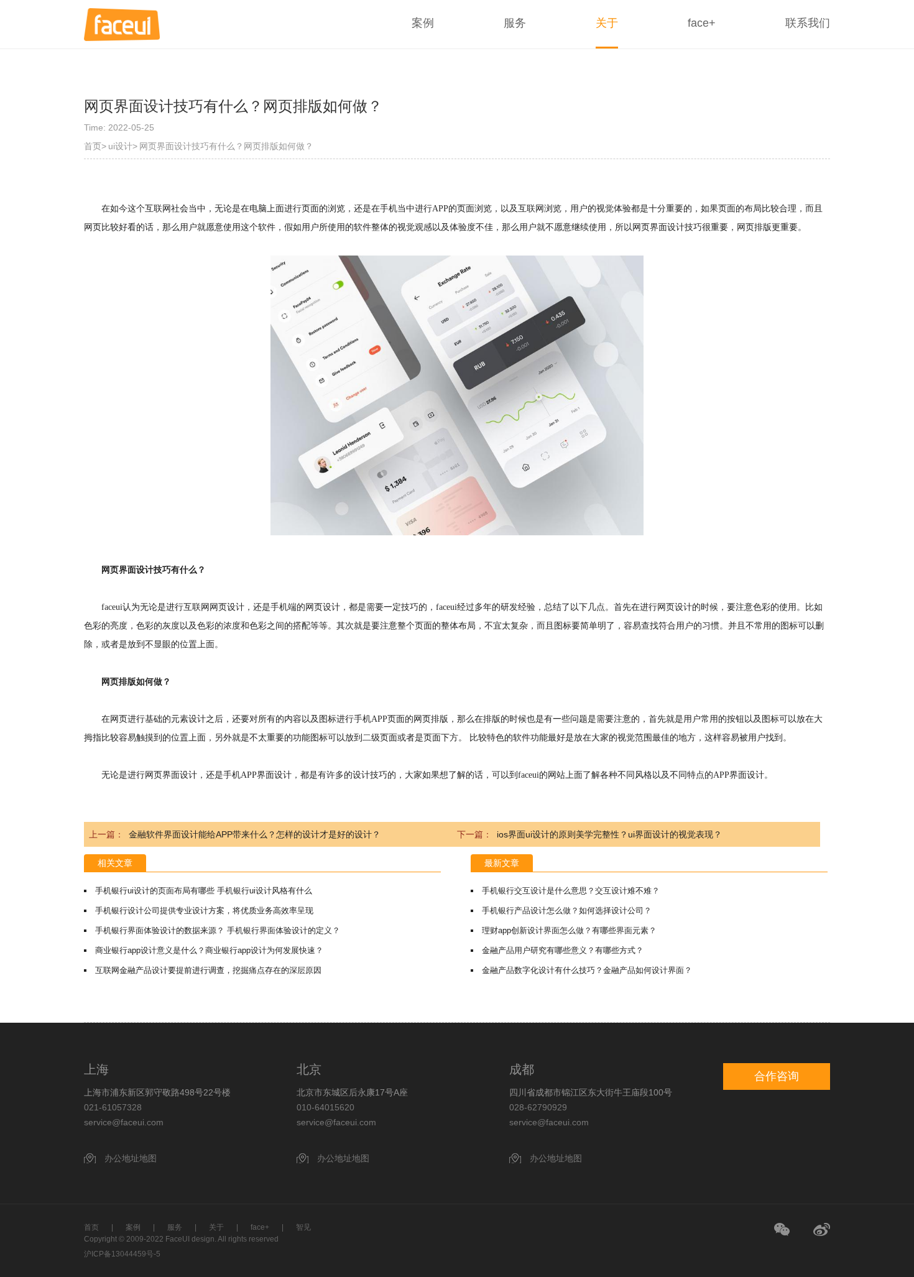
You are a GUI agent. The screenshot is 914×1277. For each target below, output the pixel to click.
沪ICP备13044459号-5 (122, 1254)
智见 (303, 1227)
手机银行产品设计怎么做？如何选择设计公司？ (567, 910)
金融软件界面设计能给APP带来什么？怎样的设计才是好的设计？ (255, 834)
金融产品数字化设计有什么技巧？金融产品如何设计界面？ (587, 970)
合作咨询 (776, 1076)
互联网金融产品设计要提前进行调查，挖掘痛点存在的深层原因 (208, 970)
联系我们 (807, 23)
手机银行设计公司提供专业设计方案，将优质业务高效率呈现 (204, 910)
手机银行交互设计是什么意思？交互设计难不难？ (571, 890)
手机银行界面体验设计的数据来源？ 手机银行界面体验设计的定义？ (217, 930)
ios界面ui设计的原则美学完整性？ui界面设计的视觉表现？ (609, 834)
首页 (92, 146)
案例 (423, 23)
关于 (607, 23)
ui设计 (120, 146)
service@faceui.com (124, 1122)
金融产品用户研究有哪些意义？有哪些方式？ (563, 950)
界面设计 (667, 227)
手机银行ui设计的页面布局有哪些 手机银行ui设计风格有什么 (203, 890)
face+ (702, 23)
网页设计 (227, 607)
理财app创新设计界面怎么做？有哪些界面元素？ (569, 930)
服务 (515, 23)
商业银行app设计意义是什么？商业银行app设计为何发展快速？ (209, 950)
